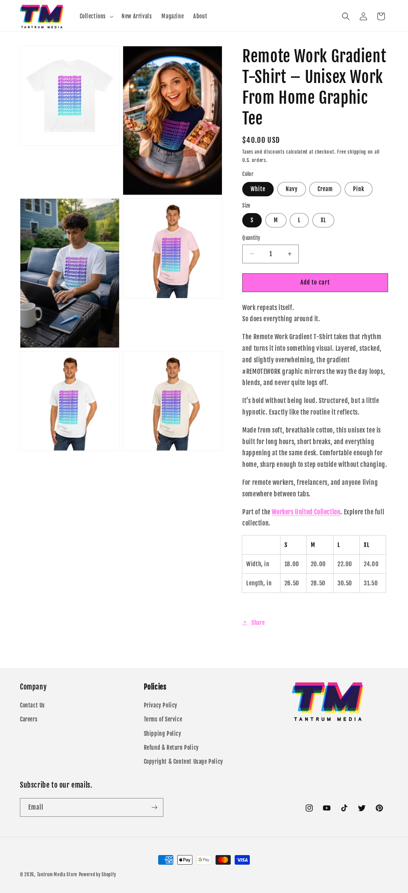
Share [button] (258, 622)
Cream (325, 189)
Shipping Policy (162, 733)
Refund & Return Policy (171, 747)
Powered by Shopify (97, 874)
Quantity (251, 238)
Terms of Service (163, 719)
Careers (28, 719)
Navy (292, 189)
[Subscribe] (154, 807)
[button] (96, 16)
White (258, 189)
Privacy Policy (160, 705)
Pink (358, 189)
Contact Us (32, 705)
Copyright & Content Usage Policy (183, 761)
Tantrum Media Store (57, 874)
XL (323, 220)
